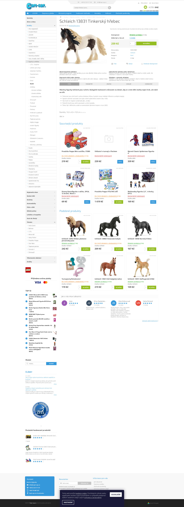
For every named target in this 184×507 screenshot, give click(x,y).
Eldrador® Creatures (36, 138)
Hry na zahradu (33, 154)
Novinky (30, 18)
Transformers (34, 74)
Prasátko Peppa (33, 240)
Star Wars (32, 243)
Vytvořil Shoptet (154, 503)
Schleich (133, 53)
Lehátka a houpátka (34, 215)
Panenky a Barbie (34, 56)
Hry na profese (33, 151)
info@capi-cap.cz (34, 485)
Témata (29, 222)
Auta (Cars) (32, 225)
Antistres (31, 184)
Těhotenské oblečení (34, 258)
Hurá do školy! (32, 218)
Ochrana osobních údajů (101, 489)
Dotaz (131, 64)
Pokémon (33, 129)
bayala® (32, 141)
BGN (141, 11)
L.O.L (30, 231)
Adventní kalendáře (35, 187)
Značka (109, 84)
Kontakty (98, 13)
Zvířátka (32, 87)
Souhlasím (115, 495)
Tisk (115, 64)
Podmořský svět (36, 96)
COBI (30, 50)
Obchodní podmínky (123, 13)
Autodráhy (32, 163)
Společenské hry (34, 181)
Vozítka (31, 157)
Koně (32, 84)
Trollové (32, 103)
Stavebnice (32, 53)
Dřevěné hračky (33, 166)
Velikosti (108, 13)
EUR (147, 11)
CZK (144, 11)
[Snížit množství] (135, 44)
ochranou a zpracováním (92, 497)
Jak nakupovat (98, 482)
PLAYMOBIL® (33, 38)
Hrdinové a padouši (36, 113)
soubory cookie (81, 493)
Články (28, 372)
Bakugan (32, 135)
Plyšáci (31, 160)
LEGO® (34, 13)
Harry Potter (32, 237)
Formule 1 (32, 249)
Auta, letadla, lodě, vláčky (36, 59)
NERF (30, 44)
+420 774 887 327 (34, 490)
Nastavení (68, 502)
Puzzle (30, 148)
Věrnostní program (64, 13)
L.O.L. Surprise (34, 64)
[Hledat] (109, 7)
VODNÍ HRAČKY (33, 47)
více (55, 384)
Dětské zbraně (33, 178)
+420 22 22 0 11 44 (34, 488)
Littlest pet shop (35, 68)
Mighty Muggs (34, 122)
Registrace (155, 3)
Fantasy (32, 109)
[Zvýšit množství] (135, 42)
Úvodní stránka (27, 13)
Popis (69, 84)
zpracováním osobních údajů (66, 488)
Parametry (89, 84)
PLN (153, 11)
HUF (150, 11)
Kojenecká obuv (32, 192)
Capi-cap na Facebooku (36, 493)
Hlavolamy (32, 169)
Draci (31, 80)
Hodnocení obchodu (83, 13)
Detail (120, 161)
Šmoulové (33, 106)
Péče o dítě (31, 207)
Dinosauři (33, 100)
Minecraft (31, 234)
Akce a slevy (31, 22)
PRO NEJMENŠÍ (33, 29)
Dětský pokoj (31, 211)
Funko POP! (33, 132)
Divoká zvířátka (36, 93)
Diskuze (128, 84)
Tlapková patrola (35, 119)
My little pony (34, 116)
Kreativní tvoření (34, 175)
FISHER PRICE (33, 32)
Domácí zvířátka (36, 90)
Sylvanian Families (35, 71)
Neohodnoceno (74, 26)
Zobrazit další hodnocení (150, 320)
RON (156, 11)
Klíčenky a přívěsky (36, 145)
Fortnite (32, 77)
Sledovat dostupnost (150, 64)
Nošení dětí (31, 196)
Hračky (29, 25)
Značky (29, 262)
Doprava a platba (48, 13)
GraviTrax (31, 41)
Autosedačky (31, 203)
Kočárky (29, 200)
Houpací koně (33, 172)
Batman (31, 228)
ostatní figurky (34, 125)
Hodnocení (148, 84)
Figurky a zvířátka (34, 62)
